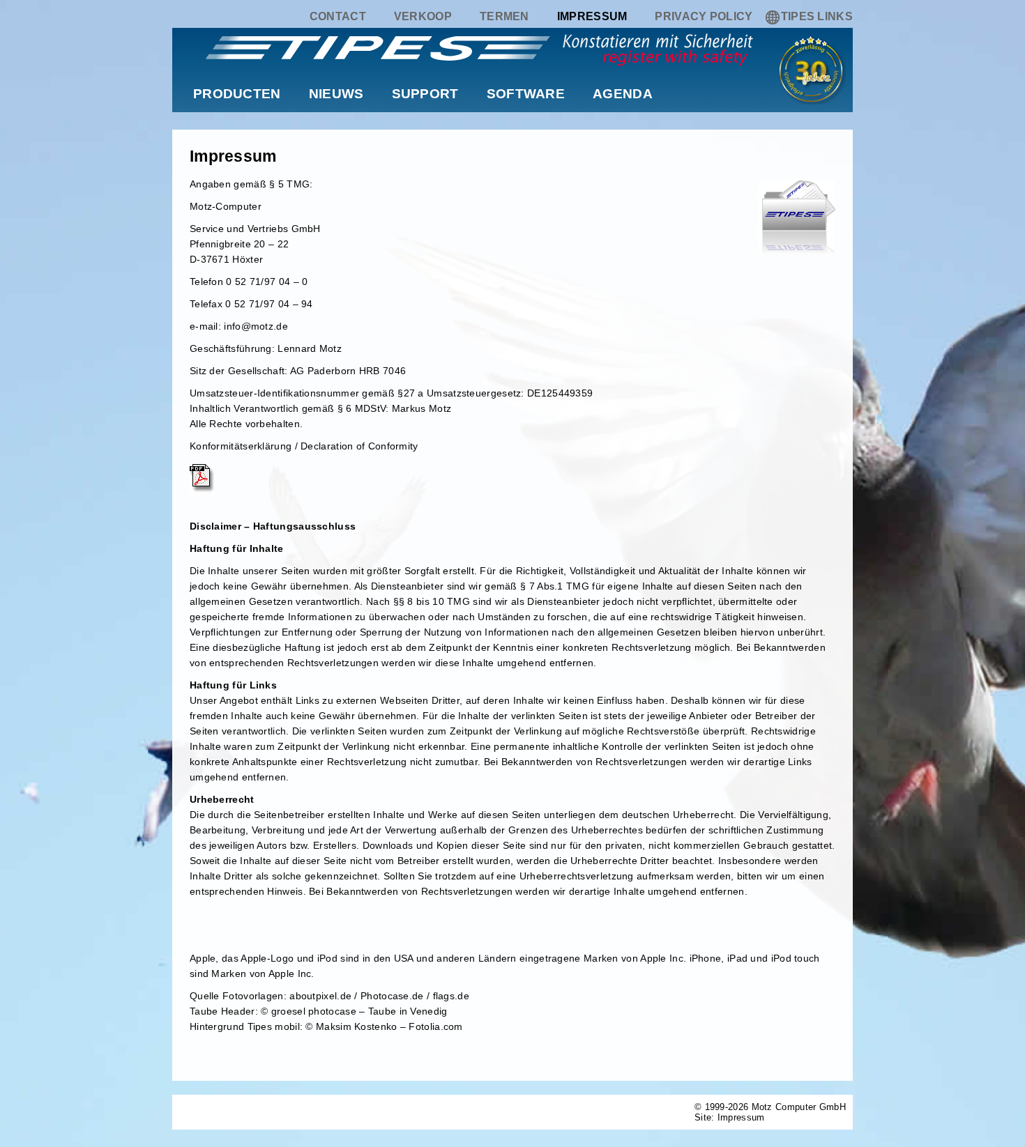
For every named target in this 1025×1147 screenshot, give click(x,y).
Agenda (623, 93)
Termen (504, 16)
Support (425, 93)
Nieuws (336, 93)
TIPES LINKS (817, 16)
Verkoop (423, 16)
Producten (237, 93)
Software (526, 93)
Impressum (592, 16)
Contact (338, 16)
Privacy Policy (703, 16)
